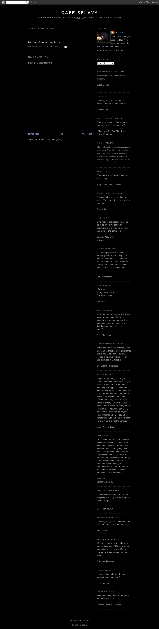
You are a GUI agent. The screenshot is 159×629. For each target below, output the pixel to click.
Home (60, 134)
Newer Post (33, 134)
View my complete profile (110, 51)
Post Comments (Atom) (51, 139)
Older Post (87, 134)
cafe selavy (79, 12)
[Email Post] (65, 47)
